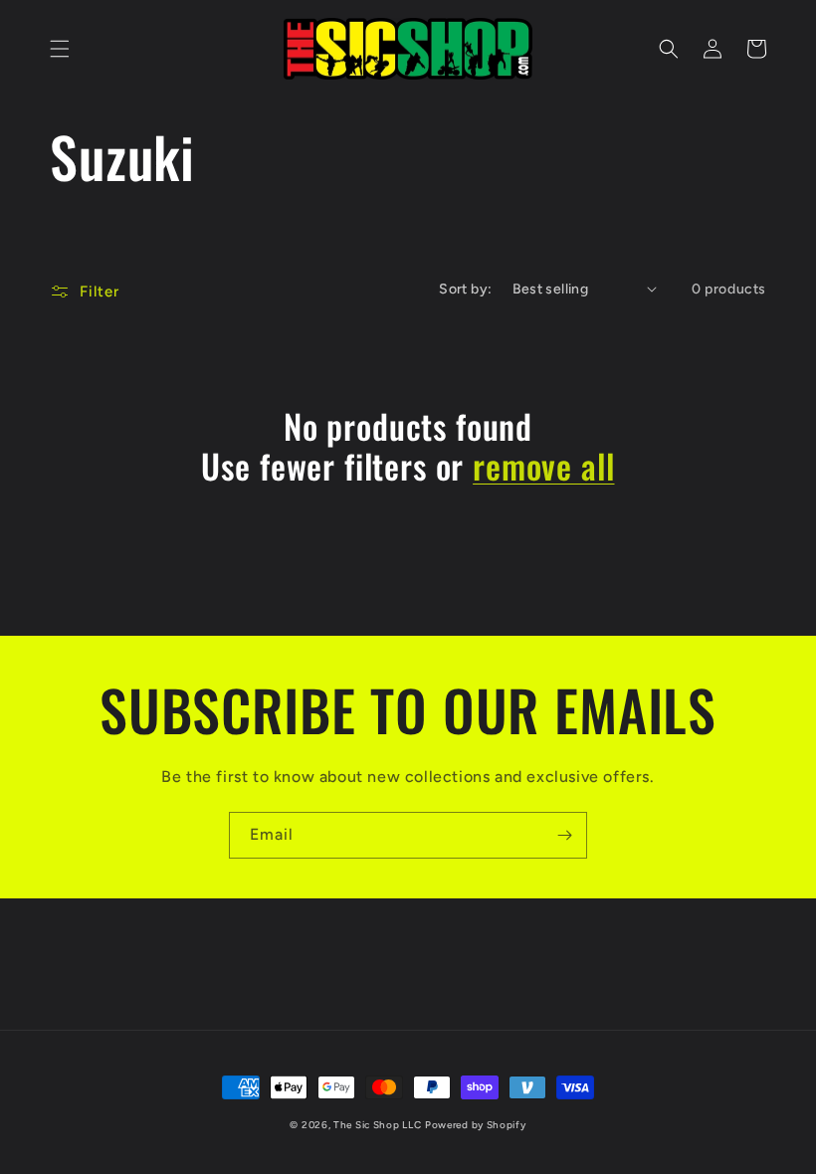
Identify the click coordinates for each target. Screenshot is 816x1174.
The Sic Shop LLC (377, 1124)
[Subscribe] (564, 835)
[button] (60, 49)
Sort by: (465, 289)
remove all (543, 466)
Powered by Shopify (475, 1124)
